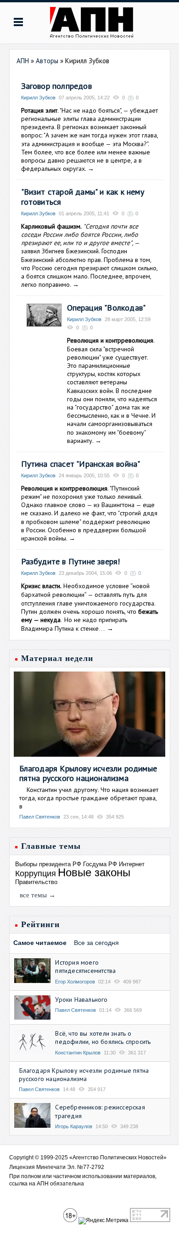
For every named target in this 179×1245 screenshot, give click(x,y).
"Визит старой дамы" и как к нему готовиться (82, 196)
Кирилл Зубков (38, 97)
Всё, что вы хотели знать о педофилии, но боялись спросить (103, 1037)
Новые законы (94, 872)
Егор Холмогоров (75, 981)
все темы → (38, 895)
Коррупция (35, 873)
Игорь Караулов (73, 1126)
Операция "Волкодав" (106, 307)
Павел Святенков (39, 816)
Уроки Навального (81, 999)
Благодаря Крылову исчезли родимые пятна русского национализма (88, 773)
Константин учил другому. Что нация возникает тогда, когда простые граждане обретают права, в (88, 798)
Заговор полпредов (56, 86)
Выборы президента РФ (48, 864)
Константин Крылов (78, 1052)
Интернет (132, 864)
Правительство (36, 882)
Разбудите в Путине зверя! (70, 561)
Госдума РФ (100, 864)
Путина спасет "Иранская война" (80, 464)
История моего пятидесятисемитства (85, 966)
